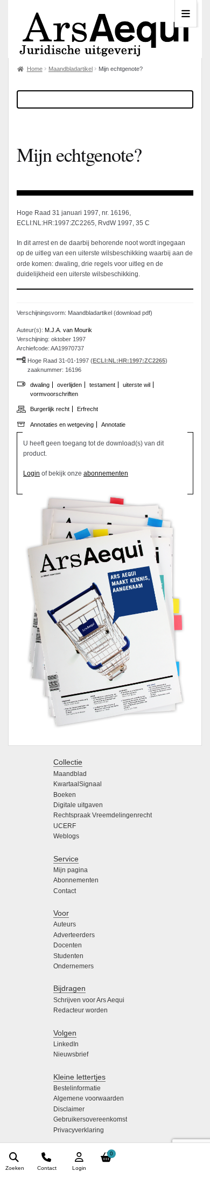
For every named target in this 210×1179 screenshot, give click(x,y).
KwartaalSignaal (77, 784)
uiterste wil (136, 385)
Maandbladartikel (70, 69)
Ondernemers (73, 966)
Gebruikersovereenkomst (90, 1119)
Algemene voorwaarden (88, 1098)
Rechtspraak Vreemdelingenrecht (102, 815)
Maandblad (70, 774)
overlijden (69, 385)
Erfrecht (87, 409)
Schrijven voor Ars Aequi (88, 1000)
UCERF (64, 826)
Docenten (67, 945)
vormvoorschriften (54, 394)
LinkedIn (66, 1044)
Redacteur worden (80, 1010)
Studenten (68, 956)
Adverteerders (74, 935)
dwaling (40, 385)
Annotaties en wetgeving (62, 424)
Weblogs (66, 836)
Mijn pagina (70, 870)
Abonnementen (76, 880)
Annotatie (113, 424)
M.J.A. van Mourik (68, 330)
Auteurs (64, 924)
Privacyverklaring (78, 1130)
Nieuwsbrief (70, 1054)
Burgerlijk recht (49, 409)
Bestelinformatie (77, 1088)
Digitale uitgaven (78, 805)
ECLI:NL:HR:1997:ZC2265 (129, 360)
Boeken (64, 795)
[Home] (105, 29)
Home (35, 69)
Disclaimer (69, 1109)
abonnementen (105, 473)
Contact (64, 891)
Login (31, 473)
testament (102, 385)
